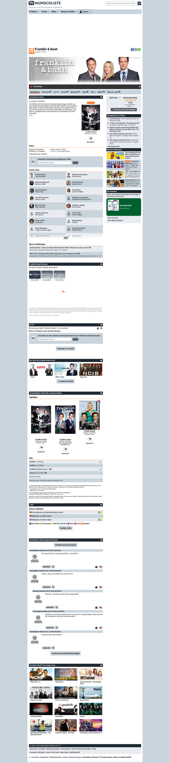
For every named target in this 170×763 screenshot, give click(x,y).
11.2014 (58, 151)
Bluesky (41, 752)
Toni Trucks (76, 213)
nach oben (35, 757)
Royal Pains (84, 700)
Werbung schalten (53, 749)
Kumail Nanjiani (41, 190)
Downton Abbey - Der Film (64, 733)
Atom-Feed (64, 752)
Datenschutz (65, 749)
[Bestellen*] (91, 138)
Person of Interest (62, 700)
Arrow (82, 716)
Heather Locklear (78, 205)
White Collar (59, 377)
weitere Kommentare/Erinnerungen (66, 653)
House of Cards (36, 700)
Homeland (59, 682)
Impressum (34, 749)
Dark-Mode (74, 752)
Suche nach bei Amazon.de (46, 480)
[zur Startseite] (44, 2)
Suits (32, 377)
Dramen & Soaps (75, 757)
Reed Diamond (77, 182)
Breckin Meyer (40, 174)
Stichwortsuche (55, 757)
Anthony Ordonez (41, 213)
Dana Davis (76, 190)
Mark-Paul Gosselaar (80, 174)
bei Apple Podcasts (116, 220)
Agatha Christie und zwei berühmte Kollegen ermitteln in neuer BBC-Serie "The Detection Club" (124, 129)
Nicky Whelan (77, 220)
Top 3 (93, 92)
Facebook (33, 752)
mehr (66, 238)
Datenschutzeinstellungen (81, 749)
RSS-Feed (55, 752)
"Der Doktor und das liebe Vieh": (124, 135)
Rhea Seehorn (40, 205)
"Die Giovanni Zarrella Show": (124, 142)
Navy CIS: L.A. (36, 682)
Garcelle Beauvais (42, 197)
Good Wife (59, 716)
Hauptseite (44, 757)
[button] (132, 49)
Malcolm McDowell (42, 182)
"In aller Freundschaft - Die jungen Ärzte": (125, 124)
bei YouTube (113, 218)
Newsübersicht (114, 146)
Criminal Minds (36, 716)
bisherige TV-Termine (66, 349)
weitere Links (66, 528)
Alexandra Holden (78, 228)
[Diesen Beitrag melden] (53, 566)
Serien (65, 757)
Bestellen (91, 142)
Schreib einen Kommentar (66, 545)
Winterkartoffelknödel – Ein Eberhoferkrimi (41, 734)
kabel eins (65, 151)
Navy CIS (83, 377)
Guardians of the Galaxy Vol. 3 (91, 733)
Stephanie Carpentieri (80, 197)
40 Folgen (32, 101)
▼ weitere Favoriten (65, 381)
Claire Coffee (40, 220)
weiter (75, 163)
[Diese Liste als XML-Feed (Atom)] (101, 328)
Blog (94, 749)
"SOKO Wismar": (124, 119)
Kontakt (42, 749)
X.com (47, 752)
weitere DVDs (35, 477)
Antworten (46, 567)
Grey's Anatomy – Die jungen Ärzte (90, 683)
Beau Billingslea (41, 228)
